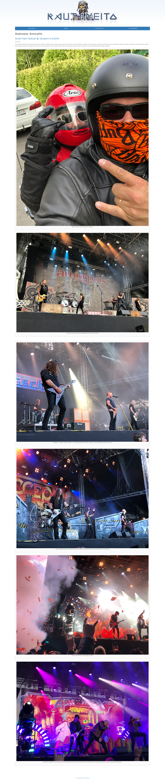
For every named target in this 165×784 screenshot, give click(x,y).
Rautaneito (31, 28)
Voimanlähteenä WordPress (83, 778)
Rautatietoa (99, 28)
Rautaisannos (133, 28)
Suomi (65, 28)
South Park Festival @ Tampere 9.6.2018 (37, 38)
